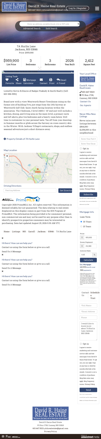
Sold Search (51, 28)
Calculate (88, 260)
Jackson (41, 231)
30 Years (87, 221)
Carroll (31, 231)
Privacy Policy (90, 189)
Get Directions (66, 190)
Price (82, 234)
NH (24, 231)
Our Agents (85, 105)
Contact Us (85, 101)
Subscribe (88, 194)
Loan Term (85, 217)
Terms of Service (89, 400)
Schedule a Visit (93, 295)
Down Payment (86, 242)
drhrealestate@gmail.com (55, 10)
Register (81, 8)
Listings (16, 231)
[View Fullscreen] (7, 165)
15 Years (87, 226)
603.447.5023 (34, 10)
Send (88, 390)
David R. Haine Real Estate (46, 6)
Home (6, 231)
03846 (51, 231)
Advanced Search (32, 28)
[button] (79, 23)
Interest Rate (85, 251)
